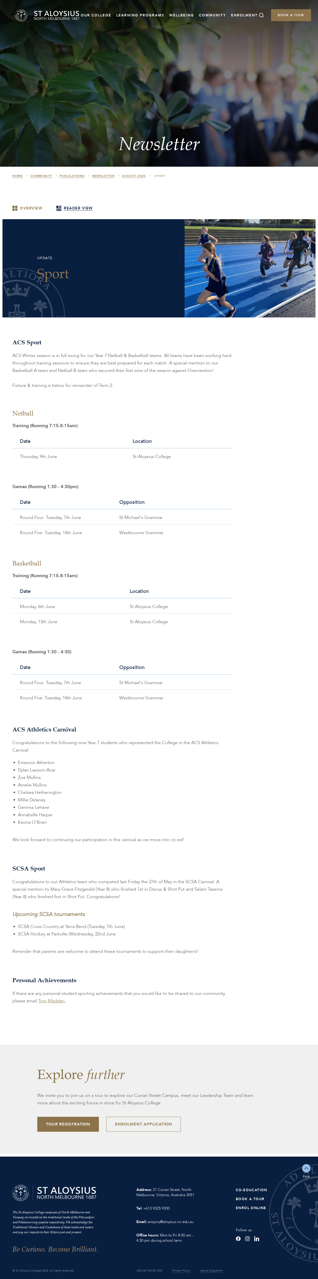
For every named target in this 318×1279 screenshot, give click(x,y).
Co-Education (251, 1190)
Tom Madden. (52, 1001)
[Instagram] (247, 1238)
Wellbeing (181, 15)
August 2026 (134, 176)
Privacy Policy (181, 1271)
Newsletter (103, 176)
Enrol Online (251, 1208)
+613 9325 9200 (156, 1208)
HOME (17, 176)
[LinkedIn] (256, 1238)
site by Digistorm (211, 1271)
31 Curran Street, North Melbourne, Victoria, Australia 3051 (165, 1192)
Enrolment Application (143, 1124)
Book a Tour (291, 15)
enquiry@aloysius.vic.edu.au (171, 1221)
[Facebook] (238, 1238)
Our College (96, 15)
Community (212, 15)
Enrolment (244, 15)
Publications (72, 176)
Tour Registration (68, 1124)
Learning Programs (140, 15)
